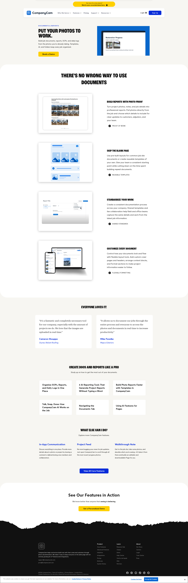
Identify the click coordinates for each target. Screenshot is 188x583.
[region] (94, 579)
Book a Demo (48, 54)
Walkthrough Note (125, 444)
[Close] (185, 579)
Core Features (101, 547)
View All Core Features (94, 471)
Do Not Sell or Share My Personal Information (63, 574)
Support (94, 13)
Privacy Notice (69, 572)
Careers (138, 549)
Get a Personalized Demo (94, 508)
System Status (101, 564)
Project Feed (84, 444)
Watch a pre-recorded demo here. (93, 5)
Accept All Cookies (151, 579)
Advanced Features (103, 549)
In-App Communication (52, 444)
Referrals (100, 561)
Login (142, 13)
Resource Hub (121, 547)
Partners (119, 564)
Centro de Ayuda (122, 558)
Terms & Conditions (57, 572)
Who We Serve (63, 13)
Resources (105, 13)
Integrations (101, 555)
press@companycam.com (46, 562)
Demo (118, 552)
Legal (138, 552)
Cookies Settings (136, 579)
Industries (100, 552)
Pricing (86, 13)
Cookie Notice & (77, 579)
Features (76, 13)
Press (137, 558)
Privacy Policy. (86, 579)
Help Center (120, 555)
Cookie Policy (78, 572)
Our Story (139, 547)
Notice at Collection (83, 574)
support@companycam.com (46, 560)
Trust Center (140, 555)
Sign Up (155, 13)
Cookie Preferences (44, 574)
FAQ (118, 561)
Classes (119, 549)
